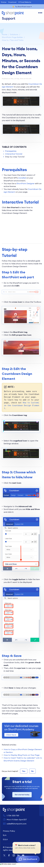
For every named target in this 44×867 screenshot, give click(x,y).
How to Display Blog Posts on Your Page (21, 755)
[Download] (18, 447)
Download (12, 2)
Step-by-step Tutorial (14, 156)
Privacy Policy (9, 831)
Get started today (22, 795)
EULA (5, 839)
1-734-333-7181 (13, 815)
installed (22, 178)
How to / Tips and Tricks (12, 40)
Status (3, 2)
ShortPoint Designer (25, 183)
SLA (4, 835)
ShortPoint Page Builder (12, 37)
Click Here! (11, 735)
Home (4, 34)
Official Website (24, 2)
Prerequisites (10, 151)
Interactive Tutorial (13, 154)
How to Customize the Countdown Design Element (21, 405)
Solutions (14, 34)
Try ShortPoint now (22, 7)
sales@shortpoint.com (16, 823)
